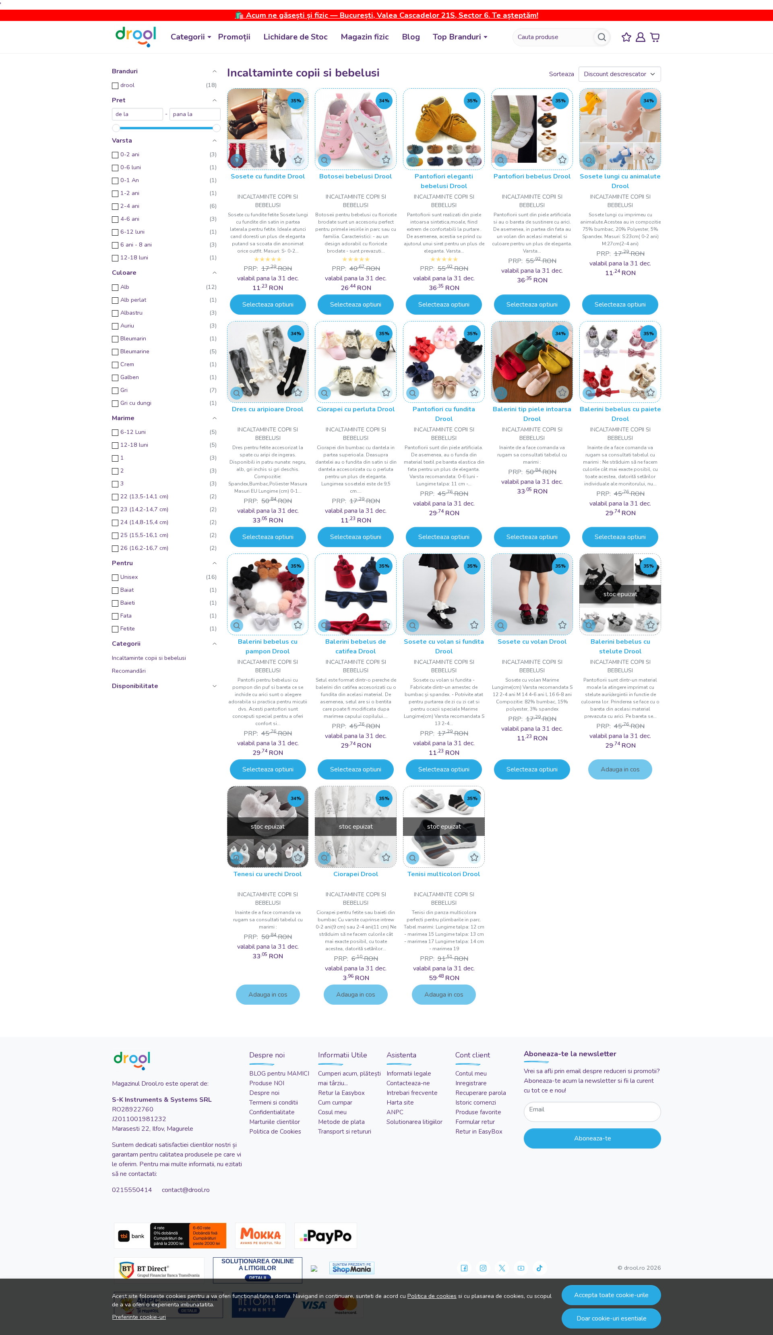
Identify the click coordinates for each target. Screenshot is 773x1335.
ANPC (394, 1112)
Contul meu (471, 1074)
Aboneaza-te (592, 1138)
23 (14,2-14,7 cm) (144, 509)
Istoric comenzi (475, 1103)
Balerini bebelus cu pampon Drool (268, 646)
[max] (195, 114)
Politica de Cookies (275, 1132)
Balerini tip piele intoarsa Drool (532, 414)
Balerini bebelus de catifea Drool (355, 646)
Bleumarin (133, 338)
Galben (129, 377)
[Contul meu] (640, 37)
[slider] (116, 128)
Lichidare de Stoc (295, 36)
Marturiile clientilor (274, 1122)
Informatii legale (408, 1074)
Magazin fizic (365, 36)
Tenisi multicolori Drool (443, 874)
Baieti (127, 603)
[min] (137, 114)
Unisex (129, 577)
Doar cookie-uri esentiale (612, 1318)
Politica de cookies (432, 1296)
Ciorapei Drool (355, 874)
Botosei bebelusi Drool (355, 176)
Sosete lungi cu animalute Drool (620, 181)
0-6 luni (130, 167)
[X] (502, 1268)
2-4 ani (129, 206)
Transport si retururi (344, 1132)
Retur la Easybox (341, 1093)
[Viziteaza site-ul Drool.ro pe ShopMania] (351, 1268)
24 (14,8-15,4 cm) (144, 522)
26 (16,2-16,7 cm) (144, 548)
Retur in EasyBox (478, 1132)
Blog (411, 36)
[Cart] (654, 37)
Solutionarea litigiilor (414, 1122)
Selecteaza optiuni (267, 304)
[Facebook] (464, 1268)
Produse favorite (478, 1112)
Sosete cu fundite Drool (268, 176)
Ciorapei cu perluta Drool (356, 409)
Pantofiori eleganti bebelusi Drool (444, 181)
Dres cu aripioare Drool (268, 409)
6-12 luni (132, 232)
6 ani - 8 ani (136, 244)
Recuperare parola (480, 1093)
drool (127, 85)
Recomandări (129, 671)
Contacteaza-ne (408, 1083)
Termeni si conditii (273, 1103)
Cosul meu (332, 1112)
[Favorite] (626, 37)
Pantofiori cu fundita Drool (444, 414)
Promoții (234, 36)
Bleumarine (134, 351)
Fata (126, 616)
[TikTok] (540, 1268)
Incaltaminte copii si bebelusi (149, 658)
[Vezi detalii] (237, 160)
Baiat (127, 590)
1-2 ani (129, 193)
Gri (124, 390)
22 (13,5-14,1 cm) (144, 496)
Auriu (127, 325)
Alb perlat (133, 300)
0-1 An (129, 180)
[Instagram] (483, 1268)
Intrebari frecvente (412, 1093)
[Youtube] (521, 1268)
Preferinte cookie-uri (139, 1317)
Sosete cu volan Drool (532, 641)
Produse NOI (266, 1083)
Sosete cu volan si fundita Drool (444, 646)
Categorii (188, 36)
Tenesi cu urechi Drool (268, 874)
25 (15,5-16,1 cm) (144, 535)
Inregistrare (471, 1083)
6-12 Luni (133, 432)
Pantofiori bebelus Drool (532, 176)
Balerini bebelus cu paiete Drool (620, 414)
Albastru (131, 313)
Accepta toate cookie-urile (611, 1295)
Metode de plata (341, 1122)
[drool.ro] (136, 37)
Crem (127, 364)
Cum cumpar (335, 1103)
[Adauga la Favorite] (298, 159)
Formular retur (475, 1122)
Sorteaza (561, 74)
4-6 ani (129, 219)
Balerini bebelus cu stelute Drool (620, 646)
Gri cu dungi (135, 403)
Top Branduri (457, 36)
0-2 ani (129, 154)
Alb (124, 287)
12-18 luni (134, 257)
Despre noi (264, 1093)
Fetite (127, 628)
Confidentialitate (272, 1112)
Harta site (400, 1103)
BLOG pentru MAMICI (279, 1074)
